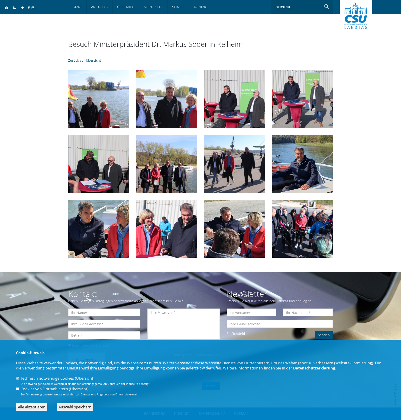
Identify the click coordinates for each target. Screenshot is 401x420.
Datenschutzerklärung (314, 368)
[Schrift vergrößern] (23, 8)
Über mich (125, 7)
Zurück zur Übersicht (84, 60)
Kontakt (201, 7)
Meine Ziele (153, 7)
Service (178, 7)
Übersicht (84, 378)
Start (77, 7)
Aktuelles (99, 7)
